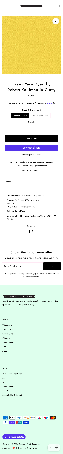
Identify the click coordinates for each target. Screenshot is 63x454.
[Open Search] (53, 6)
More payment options (31, 154)
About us (6, 377)
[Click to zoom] (55, 21)
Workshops (7, 325)
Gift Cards (6, 338)
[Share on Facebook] (30, 232)
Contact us (31, 226)
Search (5, 390)
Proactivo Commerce (27, 447)
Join (52, 266)
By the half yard (20, 115)
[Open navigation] (9, 6)
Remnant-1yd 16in (42, 116)
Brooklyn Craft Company (29, 444)
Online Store (7, 333)
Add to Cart (31, 138)
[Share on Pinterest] (33, 232)
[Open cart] (58, 6)
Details (8, 181)
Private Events (8, 342)
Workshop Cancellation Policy (14, 373)
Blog (4, 346)
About (4, 350)
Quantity (31, 122)
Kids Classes (7, 329)
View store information (31, 170)
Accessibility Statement (12, 394)
